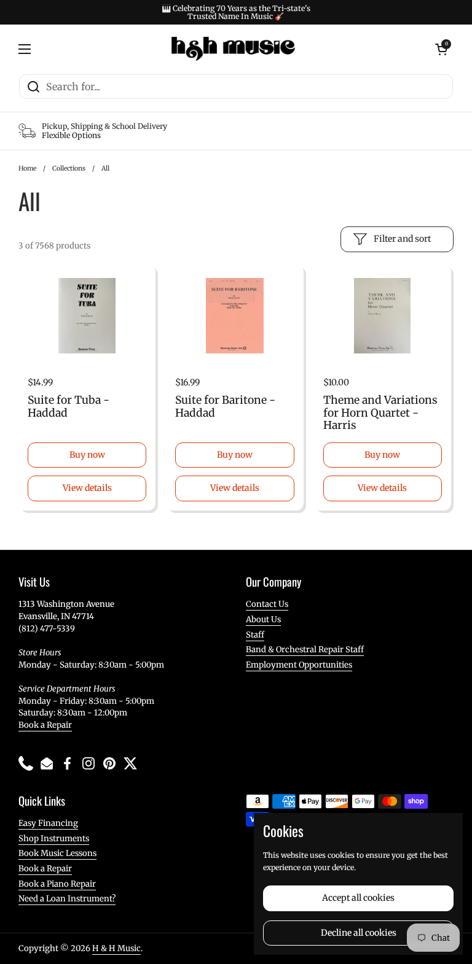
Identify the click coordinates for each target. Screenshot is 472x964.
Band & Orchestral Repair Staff (305, 649)
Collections (68, 168)
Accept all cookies (358, 897)
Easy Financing (48, 823)
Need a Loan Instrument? (67, 898)
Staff (255, 635)
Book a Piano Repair (57, 884)
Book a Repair (45, 725)
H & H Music (116, 948)
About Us (263, 619)
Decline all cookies (358, 932)
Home (27, 168)
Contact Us (267, 604)
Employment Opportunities (299, 665)
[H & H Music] (233, 49)
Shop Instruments (53, 838)
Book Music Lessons (57, 853)
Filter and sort (402, 238)
